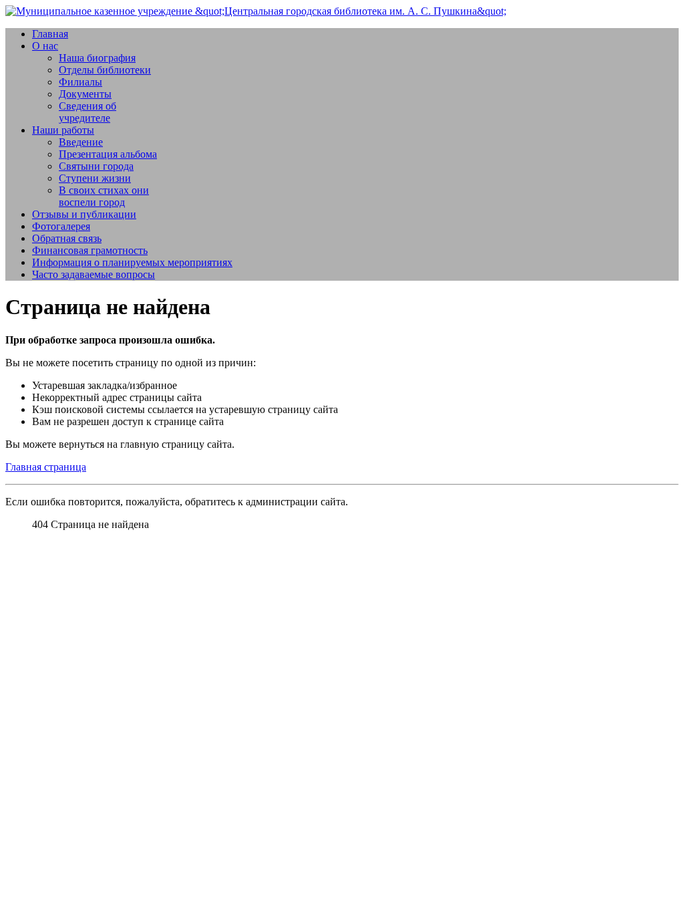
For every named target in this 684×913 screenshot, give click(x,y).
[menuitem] (50, 33)
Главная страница (45, 467)
